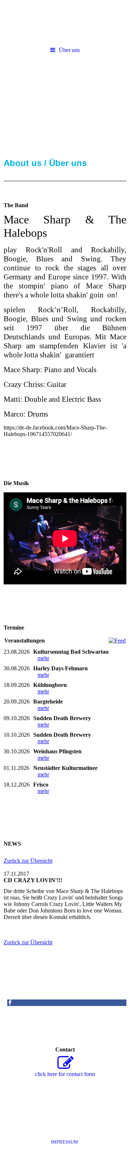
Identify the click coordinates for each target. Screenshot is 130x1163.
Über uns (69, 50)
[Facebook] (9, 1002)
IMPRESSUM (65, 1142)
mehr (43, 658)
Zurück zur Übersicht (28, 861)
